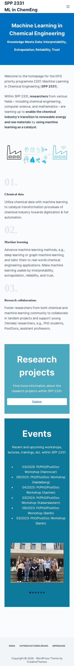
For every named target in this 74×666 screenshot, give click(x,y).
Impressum (58, 646)
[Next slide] (61, 563)
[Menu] (68, 6)
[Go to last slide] (13, 563)
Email (12, 646)
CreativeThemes (37, 661)
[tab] (30, 592)
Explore (37, 401)
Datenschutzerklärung (34, 646)
